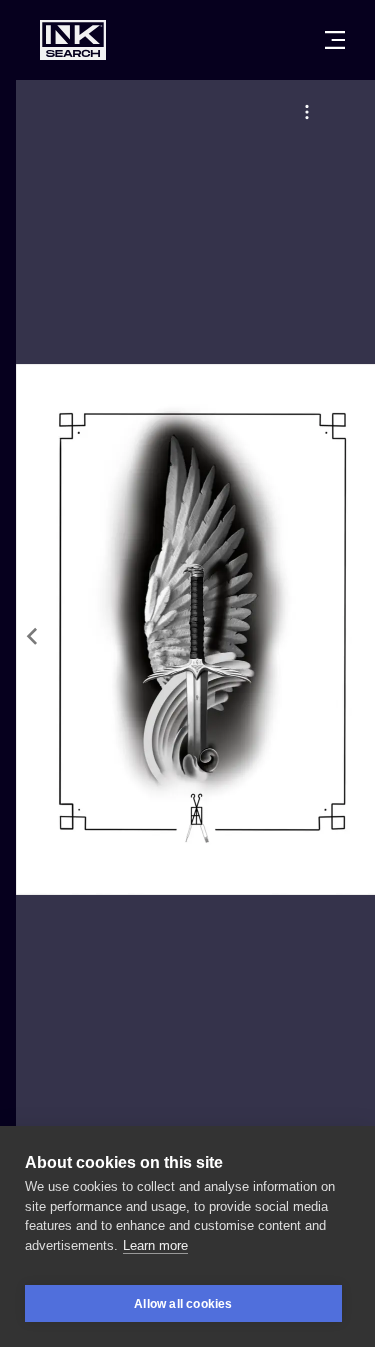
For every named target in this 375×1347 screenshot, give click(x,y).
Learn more (155, 1245)
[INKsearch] (73, 40)
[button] (307, 112)
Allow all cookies (183, 1304)
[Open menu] (335, 40)
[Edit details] (307, 112)
